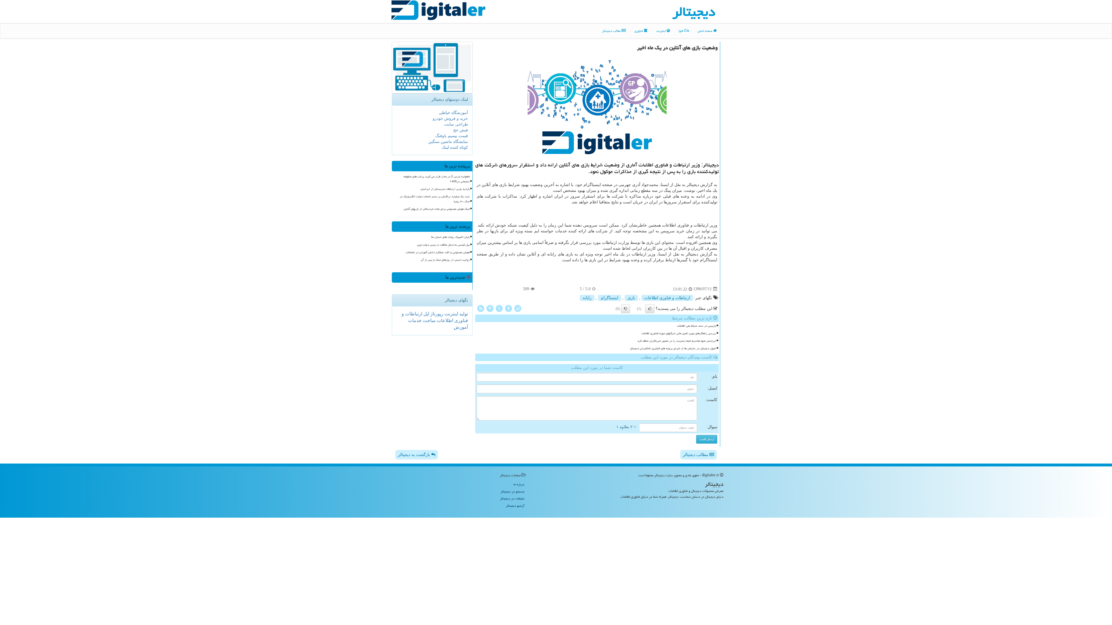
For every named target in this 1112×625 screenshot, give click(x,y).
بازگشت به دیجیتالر (414, 455)
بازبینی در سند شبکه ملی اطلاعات (696, 326)
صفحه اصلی (705, 31)
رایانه (587, 298)
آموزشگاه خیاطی (453, 113)
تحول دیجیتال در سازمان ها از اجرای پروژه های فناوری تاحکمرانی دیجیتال (673, 348)
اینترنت (661, 31)
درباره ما (518, 484)
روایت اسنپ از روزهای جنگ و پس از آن (445, 260)
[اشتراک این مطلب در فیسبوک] (508, 308)
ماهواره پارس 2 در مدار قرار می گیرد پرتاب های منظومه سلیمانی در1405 (437, 179)
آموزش (461, 327)
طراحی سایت (456, 124)
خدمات (415, 320)
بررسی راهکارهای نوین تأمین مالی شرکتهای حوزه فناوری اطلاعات (678, 333)
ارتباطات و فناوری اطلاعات (667, 298)
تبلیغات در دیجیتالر (512, 498)
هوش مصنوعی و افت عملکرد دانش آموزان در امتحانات (438, 252)
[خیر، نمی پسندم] (625, 308)
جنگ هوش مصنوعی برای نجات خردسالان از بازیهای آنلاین (437, 209)
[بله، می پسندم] (649, 308)
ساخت (429, 320)
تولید (463, 313)
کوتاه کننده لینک (455, 147)
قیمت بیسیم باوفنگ (451, 136)
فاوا (681, 31)
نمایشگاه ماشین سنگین (448, 141)
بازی (631, 298)
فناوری (639, 31)
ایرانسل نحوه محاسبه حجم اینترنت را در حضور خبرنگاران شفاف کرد (676, 341)
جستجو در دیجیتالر (512, 491)
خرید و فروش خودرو (450, 118)
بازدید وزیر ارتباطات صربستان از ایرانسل (445, 189)
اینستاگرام (609, 298)
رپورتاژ (436, 313)
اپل (425, 313)
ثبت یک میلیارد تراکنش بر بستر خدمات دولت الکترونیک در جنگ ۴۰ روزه (435, 199)
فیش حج (460, 130)
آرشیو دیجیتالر (515, 506)
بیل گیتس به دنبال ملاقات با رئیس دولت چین (443, 245)
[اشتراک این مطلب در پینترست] (490, 308)
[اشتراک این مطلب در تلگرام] (518, 308)
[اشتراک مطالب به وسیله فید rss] (481, 308)
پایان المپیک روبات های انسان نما (450, 237)
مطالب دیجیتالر (611, 31)
